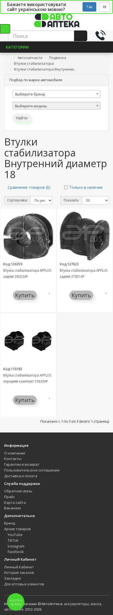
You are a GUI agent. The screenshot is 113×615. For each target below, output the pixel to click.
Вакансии (12, 508)
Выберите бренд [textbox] (30, 94)
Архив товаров (17, 528)
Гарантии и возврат (21, 464)
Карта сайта (15, 502)
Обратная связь (18, 490)
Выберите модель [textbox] (31, 105)
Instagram (15, 546)
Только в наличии (86, 187)
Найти (21, 117)
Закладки (12, 578)
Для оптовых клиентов (24, 584)
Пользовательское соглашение (32, 470)
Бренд (9, 523)
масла (96, 603)
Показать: (71, 200)
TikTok (12, 540)
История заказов (19, 572)
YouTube (14, 534)
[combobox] (56, 94)
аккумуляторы (76, 603)
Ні (104, 6)
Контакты (12, 458)
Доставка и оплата (20, 475)
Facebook (15, 551)
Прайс (9, 496)
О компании (14, 453)
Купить (25, 295)
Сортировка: (17, 200)
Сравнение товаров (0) (29, 187)
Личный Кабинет (19, 567)
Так (89, 6)
